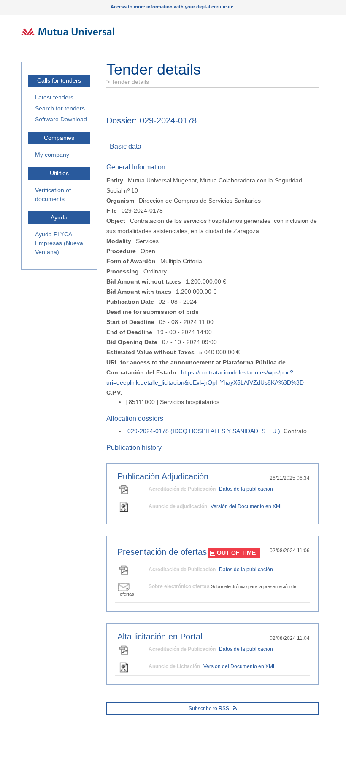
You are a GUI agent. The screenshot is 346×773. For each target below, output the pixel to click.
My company (52, 154)
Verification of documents (53, 194)
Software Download (61, 119)
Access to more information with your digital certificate (172, 6)
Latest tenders (54, 97)
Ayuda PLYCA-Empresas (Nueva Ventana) (59, 243)
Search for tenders (60, 108)
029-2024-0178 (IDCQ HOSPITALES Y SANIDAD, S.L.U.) (203, 431)
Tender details (129, 81)
